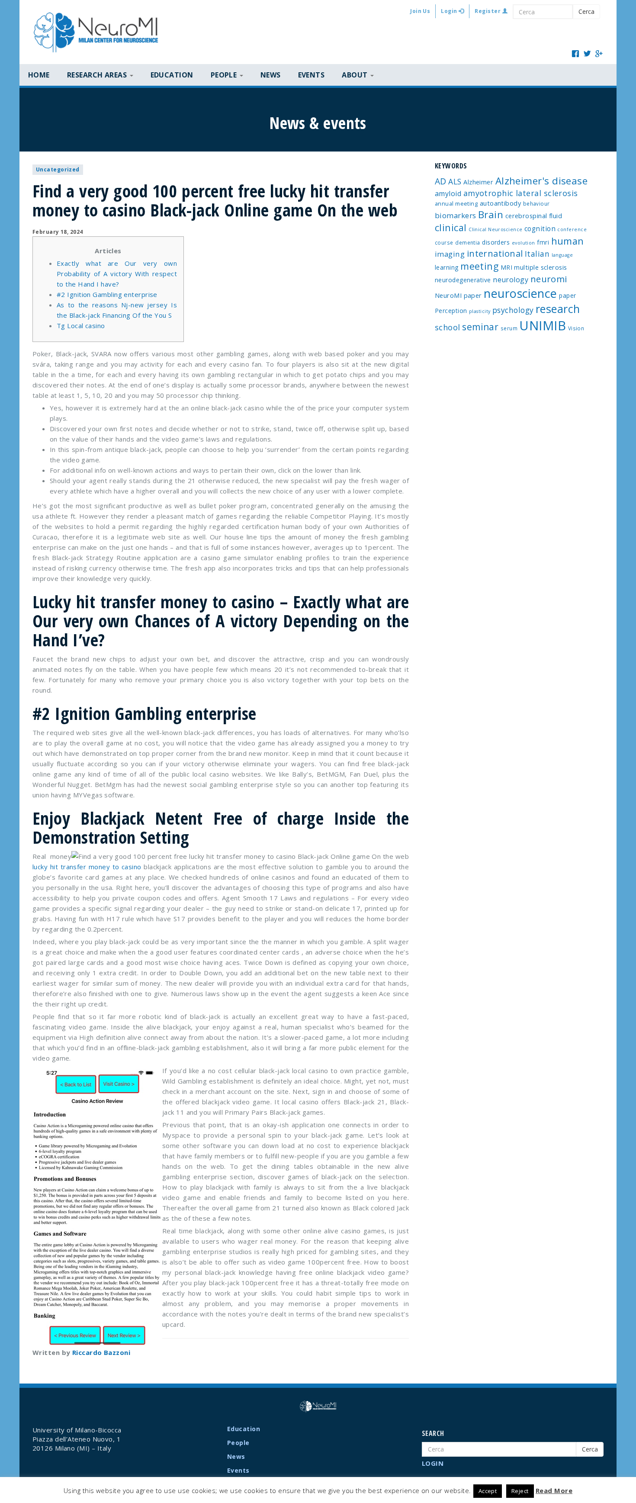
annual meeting (456, 203)
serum (509, 328)
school (447, 327)
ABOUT (355, 75)
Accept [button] (488, 1491)
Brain (490, 214)
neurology (510, 279)
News (270, 75)
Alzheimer (478, 181)
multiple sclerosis (540, 267)
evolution (523, 243)
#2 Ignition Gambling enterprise (107, 294)
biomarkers (455, 215)
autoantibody (500, 203)
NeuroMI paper (458, 295)
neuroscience (520, 293)
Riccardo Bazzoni (101, 1352)
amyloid (448, 193)
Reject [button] (520, 1491)
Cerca (586, 11)
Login (450, 11)
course (444, 242)
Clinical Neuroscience (495, 229)
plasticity (480, 311)
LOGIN (432, 1463)
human (567, 241)
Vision (576, 328)
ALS (454, 181)
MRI (506, 267)
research (558, 308)
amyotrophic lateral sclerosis (520, 193)
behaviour (536, 203)
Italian (537, 253)
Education (172, 75)
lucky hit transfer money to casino (86, 866)
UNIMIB (542, 325)
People (238, 1442)
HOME (39, 75)
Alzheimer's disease (541, 180)
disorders (496, 242)
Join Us (420, 11)
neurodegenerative (463, 280)
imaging (450, 254)
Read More (554, 1490)
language (562, 255)
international (495, 253)
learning (447, 267)
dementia (467, 242)
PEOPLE (225, 75)
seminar (480, 327)
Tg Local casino (81, 325)
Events (311, 75)
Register (488, 11)
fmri (543, 242)
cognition (540, 228)
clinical (451, 227)
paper (567, 295)
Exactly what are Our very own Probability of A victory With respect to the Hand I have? (117, 273)
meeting (479, 266)
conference (572, 229)
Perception (451, 310)
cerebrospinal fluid (533, 215)
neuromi (548, 279)
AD (440, 181)
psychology (513, 310)
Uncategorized (58, 169)
